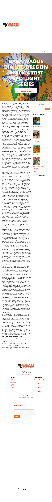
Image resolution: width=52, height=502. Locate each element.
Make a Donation (39, 379)
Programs (13, 382)
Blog (13, 384)
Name (15, 400)
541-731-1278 (26, 374)
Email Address (17, 405)
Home (13, 379)
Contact (13, 385)
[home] (11, 25)
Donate (13, 387)
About (13, 381)
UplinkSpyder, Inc (30, 489)
